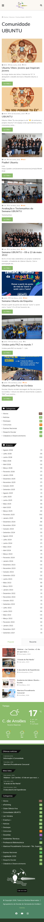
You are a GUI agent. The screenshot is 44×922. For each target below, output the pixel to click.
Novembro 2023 (9, 568)
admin (6, 298)
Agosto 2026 (8, 450)
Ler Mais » (7, 83)
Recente (32, 642)
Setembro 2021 (9, 633)
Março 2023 (7, 586)
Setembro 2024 (9, 532)
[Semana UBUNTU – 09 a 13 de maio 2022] (22, 235)
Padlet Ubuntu (10, 162)
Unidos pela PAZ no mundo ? (17, 344)
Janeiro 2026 (8, 475)
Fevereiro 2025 (9, 514)
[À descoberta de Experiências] (8, 673)
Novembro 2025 (9, 482)
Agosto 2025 (8, 493)
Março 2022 (7, 618)
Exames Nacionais (10, 428)
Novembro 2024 (9, 525)
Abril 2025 (7, 507)
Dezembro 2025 (9, 479)
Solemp (22, 908)
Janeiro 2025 (8, 518)
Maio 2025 (7, 504)
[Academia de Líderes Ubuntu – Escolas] (8, 683)
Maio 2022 (7, 615)
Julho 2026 (7, 454)
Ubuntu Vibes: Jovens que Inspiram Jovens (21, 69)
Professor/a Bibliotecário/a (13, 842)
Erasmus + (7, 820)
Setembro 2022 (9, 604)
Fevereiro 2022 (9, 622)
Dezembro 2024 (9, 522)
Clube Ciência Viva (10, 808)
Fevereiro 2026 (9, 471)
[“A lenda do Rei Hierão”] (8, 662)
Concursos (7, 425)
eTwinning (7, 805)
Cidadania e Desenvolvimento (14, 436)
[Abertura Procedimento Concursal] (8, 693)
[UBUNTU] (22, 99)
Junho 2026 (7, 457)
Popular (11, 642)
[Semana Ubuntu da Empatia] (22, 284)
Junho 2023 (7, 579)
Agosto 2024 (8, 536)
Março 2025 (7, 511)
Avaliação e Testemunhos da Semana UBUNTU (17, 210)
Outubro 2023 (8, 572)
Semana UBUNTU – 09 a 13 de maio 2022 (22, 253)
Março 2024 (7, 554)
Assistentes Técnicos (11, 839)
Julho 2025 (7, 497)
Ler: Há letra (8, 816)
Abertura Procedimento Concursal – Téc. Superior (22, 846)
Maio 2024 (7, 547)
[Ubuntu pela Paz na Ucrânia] (22, 368)
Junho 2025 (7, 500)
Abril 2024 (7, 550)
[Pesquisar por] (41, 6)
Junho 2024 (7, 543)
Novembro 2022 (9, 597)
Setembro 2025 (9, 489)
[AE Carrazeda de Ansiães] (22, 5)
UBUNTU (7, 116)
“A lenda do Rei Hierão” (25, 660)
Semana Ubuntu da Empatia (17, 301)
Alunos (11, 17)
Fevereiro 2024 (9, 557)
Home (5, 17)
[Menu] (3, 6)
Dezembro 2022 (9, 593)
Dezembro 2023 (9, 565)
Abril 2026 (7, 464)
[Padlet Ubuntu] (22, 145)
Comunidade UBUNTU (12, 812)
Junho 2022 (7, 611)
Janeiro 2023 (8, 590)
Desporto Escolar (9, 432)
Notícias (6, 417)
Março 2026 (7, 468)
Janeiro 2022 (8, 626)
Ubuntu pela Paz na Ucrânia (17, 385)
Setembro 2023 (9, 575)
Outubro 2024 (8, 529)
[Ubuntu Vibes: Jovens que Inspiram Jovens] (22, 51)
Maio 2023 (7, 583)
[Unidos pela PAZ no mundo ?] (22, 327)
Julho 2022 (7, 608)
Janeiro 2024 (8, 561)
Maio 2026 (7, 461)
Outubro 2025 (8, 486)
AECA (5, 65)
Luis (5, 159)
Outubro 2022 (8, 600)
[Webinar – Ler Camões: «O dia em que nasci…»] (8, 652)
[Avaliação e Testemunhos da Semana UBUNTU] (22, 191)
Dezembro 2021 (9, 629)
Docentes (7, 835)
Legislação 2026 (9, 856)
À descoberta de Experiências (28, 670)
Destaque (6, 421)
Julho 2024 (7, 540)
